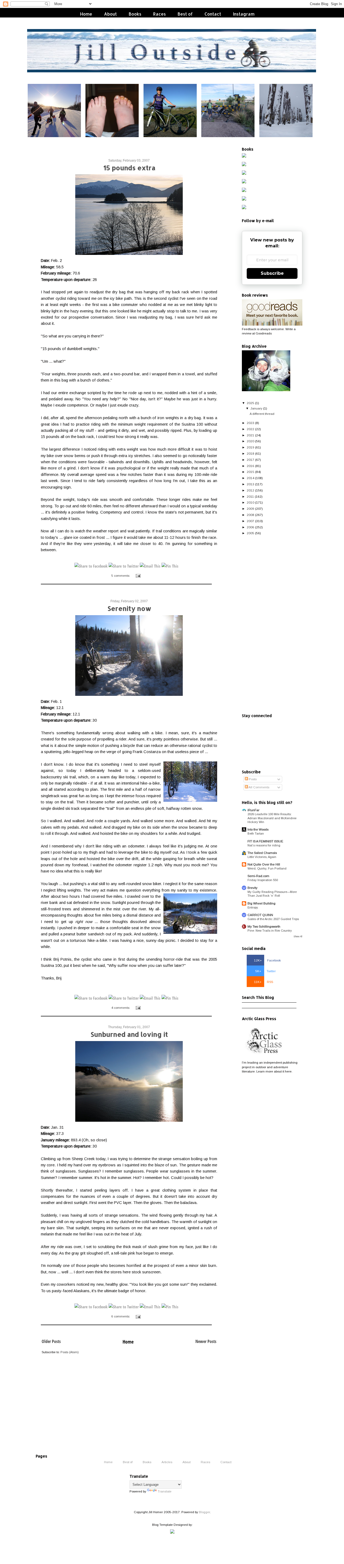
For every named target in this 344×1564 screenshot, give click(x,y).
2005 (250, 533)
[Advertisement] (272, 624)
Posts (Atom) (69, 1352)
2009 (250, 508)
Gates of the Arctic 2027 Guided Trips (273, 919)
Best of (185, 14)
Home (86, 14)
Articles (167, 1462)
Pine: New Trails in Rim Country (270, 930)
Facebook (267, 960)
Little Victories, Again (262, 856)
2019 (250, 447)
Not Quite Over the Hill (264, 864)
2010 (250, 502)
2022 (250, 429)
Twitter (265, 971)
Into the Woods (258, 829)
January (256, 408)
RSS (263, 982)
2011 (250, 496)
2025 (250, 403)
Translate (164, 1491)
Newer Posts (205, 1341)
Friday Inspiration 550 (263, 880)
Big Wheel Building (261, 903)
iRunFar (253, 810)
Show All (297, 936)
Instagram (244, 14)
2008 (250, 514)
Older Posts (51, 1341)
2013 (250, 484)
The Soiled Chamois (262, 852)
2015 (250, 471)
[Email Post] (137, 575)
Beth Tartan (256, 833)
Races (159, 14)
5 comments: (121, 575)
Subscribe (272, 273)
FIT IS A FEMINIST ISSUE (265, 841)
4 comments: (121, 1007)
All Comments (258, 787)
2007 (250, 521)
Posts (252, 779)
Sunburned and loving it (129, 1034)
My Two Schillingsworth (264, 926)
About (110, 14)
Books (135, 14)
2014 (250, 478)
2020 (250, 441)
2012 (250, 490)
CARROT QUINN (260, 915)
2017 (250, 459)
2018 (250, 453)
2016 (250, 466)
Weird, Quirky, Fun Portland (267, 868)
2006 (250, 527)
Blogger (204, 1512)
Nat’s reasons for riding (264, 845)
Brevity (252, 887)
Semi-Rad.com (258, 876)
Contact (213, 14)
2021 (250, 435)
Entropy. (253, 907)
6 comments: (121, 1316)
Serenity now (129, 608)
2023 (250, 423)
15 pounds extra (129, 167)
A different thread (262, 413)
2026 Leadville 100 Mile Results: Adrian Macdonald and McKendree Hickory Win (272, 818)
